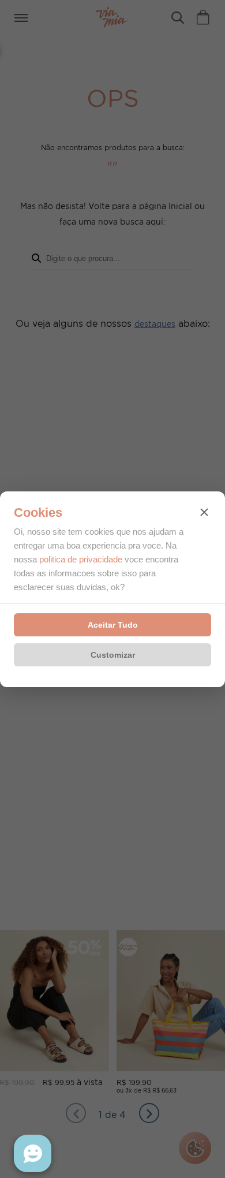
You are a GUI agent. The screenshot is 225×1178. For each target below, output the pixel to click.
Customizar (113, 654)
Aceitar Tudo (113, 624)
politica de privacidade (80, 559)
